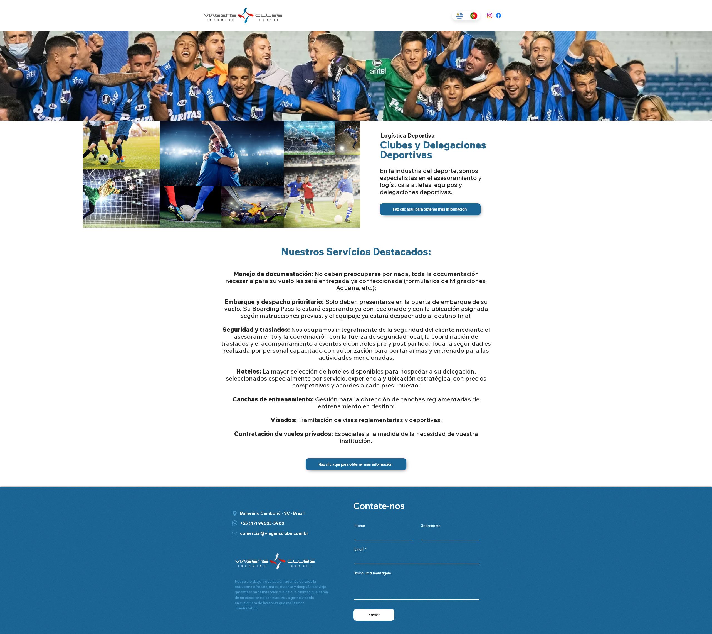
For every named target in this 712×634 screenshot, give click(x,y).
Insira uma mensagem (372, 573)
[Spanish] (459, 15)
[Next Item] (351, 174)
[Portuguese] (473, 15)
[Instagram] (489, 15)
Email (359, 549)
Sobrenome (430, 526)
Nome (359, 526)
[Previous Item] (92, 174)
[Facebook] (498, 15)
